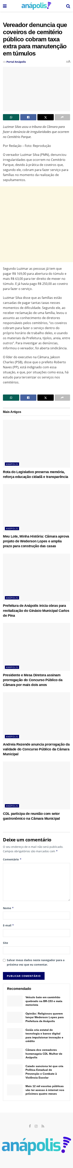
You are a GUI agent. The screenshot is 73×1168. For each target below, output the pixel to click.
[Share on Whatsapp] (11, 117)
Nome (8, 908)
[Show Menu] (5, 6)
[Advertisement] (36, 224)
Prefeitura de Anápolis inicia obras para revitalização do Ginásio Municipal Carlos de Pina (36, 610)
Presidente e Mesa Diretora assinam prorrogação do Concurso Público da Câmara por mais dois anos (32, 680)
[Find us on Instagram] (36, 1126)
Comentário (12, 859)
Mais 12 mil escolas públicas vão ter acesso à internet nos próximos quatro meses (45, 1090)
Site (5, 943)
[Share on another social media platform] (62, 117)
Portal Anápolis (16, 61)
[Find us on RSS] (42, 1126)
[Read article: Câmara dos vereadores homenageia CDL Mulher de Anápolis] (15, 1053)
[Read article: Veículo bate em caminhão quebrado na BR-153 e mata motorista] (15, 1001)
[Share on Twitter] (45, 117)
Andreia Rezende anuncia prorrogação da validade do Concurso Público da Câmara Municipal (36, 749)
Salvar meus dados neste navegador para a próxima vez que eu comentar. (35, 962)
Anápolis (12, 464)
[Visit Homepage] (36, 6)
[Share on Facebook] (28, 117)
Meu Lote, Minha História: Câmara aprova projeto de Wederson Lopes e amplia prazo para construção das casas (36, 541)
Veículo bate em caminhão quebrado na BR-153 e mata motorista (44, 1001)
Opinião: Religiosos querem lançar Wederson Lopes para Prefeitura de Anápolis (45, 1017)
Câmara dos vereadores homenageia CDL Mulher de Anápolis (44, 1053)
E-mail (8, 925)
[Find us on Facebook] (30, 1126)
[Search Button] (68, 6)
